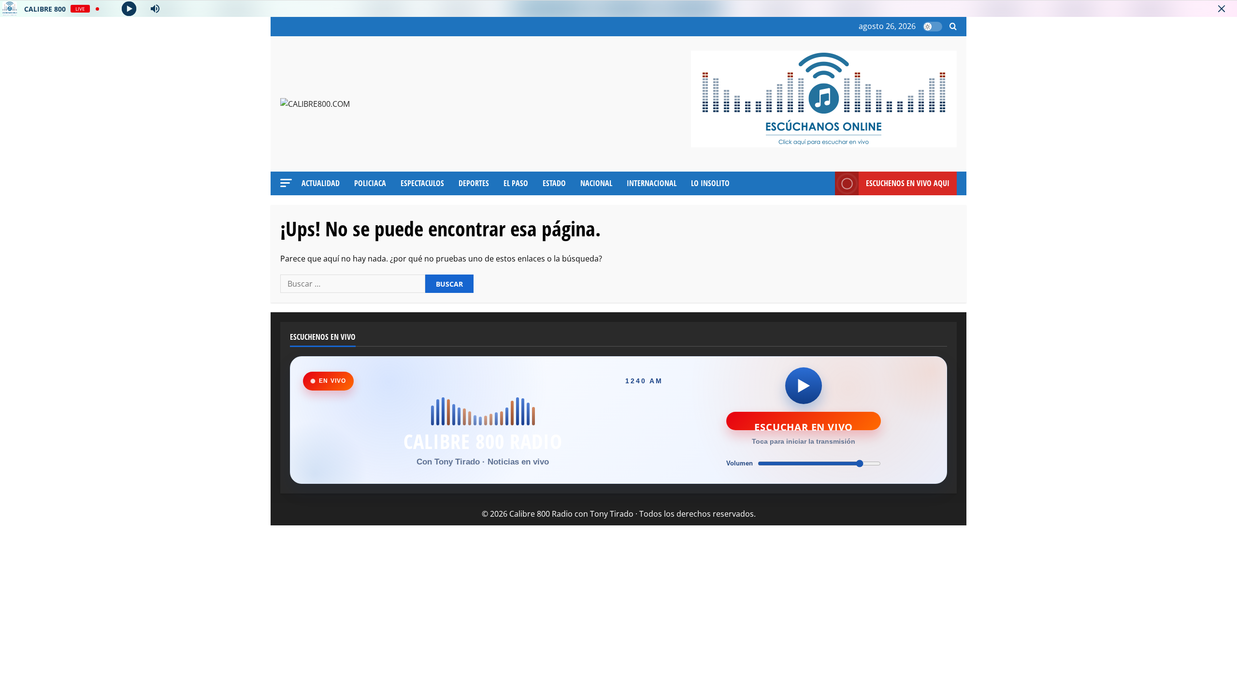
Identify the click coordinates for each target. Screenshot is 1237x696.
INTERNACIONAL (651, 183)
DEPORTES (474, 183)
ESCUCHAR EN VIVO (803, 425)
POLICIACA (370, 183)
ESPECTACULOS (422, 183)
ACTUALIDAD (321, 183)
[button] (953, 26)
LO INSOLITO (710, 183)
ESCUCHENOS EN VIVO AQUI (907, 183)
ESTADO (554, 183)
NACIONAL (596, 183)
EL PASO (515, 183)
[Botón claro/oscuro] (932, 26)
